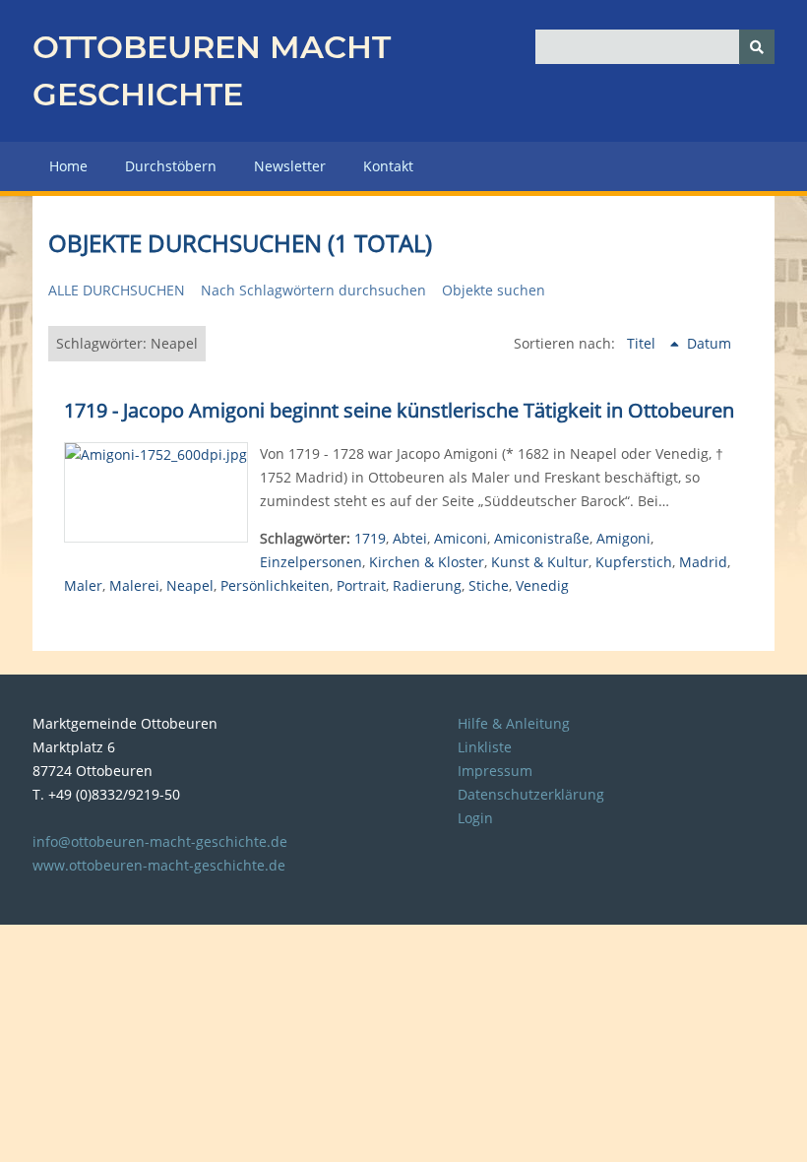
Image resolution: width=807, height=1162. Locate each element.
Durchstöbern (171, 166)
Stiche (488, 585)
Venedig (542, 585)
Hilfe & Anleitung (514, 723)
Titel (643, 343)
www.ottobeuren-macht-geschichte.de (158, 865)
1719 (370, 538)
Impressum (495, 770)
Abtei (410, 538)
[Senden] (757, 47)
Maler (83, 585)
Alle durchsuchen (116, 290)
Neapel (190, 585)
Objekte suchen (493, 290)
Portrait (361, 585)
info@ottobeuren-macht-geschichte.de (159, 841)
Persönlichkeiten (275, 585)
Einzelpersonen (311, 561)
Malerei (134, 585)
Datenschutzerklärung (531, 794)
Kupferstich (633, 561)
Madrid (703, 561)
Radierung (427, 585)
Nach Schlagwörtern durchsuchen (313, 290)
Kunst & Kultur (540, 561)
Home (68, 166)
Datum (709, 343)
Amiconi (460, 538)
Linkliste (485, 747)
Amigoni (623, 538)
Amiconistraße (542, 538)
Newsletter (290, 166)
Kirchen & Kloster (426, 561)
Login (475, 817)
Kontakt (388, 166)
